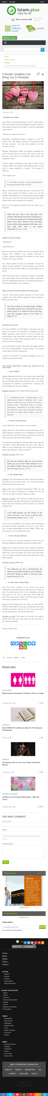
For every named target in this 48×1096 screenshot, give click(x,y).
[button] (9, 38)
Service (5, 964)
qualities (16, 657)
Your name (6, 821)
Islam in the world (9, 1044)
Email (4, 830)
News (4, 956)
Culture (5, 1004)
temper (9, 657)
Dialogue (7, 1046)
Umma (4, 1042)
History (5, 993)
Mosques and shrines (10, 1007)
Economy (6, 997)
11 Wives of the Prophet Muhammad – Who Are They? (20, 798)
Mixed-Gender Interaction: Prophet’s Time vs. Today (23, 693)
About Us (17, 946)
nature (23, 657)
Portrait (6, 1051)
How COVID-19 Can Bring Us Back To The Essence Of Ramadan (22, 729)
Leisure (6, 1035)
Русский (12, 2)
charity (12, 1074)
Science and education (10, 1000)
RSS (31, 1085)
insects (8, 1070)
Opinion (6, 974)
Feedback (29, 946)
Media (4, 959)
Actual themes (8, 981)
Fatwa (4, 962)
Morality (7, 63)
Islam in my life (10, 60)
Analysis (7, 976)
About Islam (13, 628)
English (4, 2)
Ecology (5, 1002)
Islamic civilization (9, 990)
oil (39, 1070)
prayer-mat (30, 1070)
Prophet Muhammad (10, 794)
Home (7, 56)
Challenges (7, 690)
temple (18, 1070)
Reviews (7, 979)
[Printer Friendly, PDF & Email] (38, 74)
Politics (5, 995)
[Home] (24, 10)
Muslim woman (9, 1025)
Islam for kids (8, 1021)
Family (5, 1016)
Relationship (8, 1018)
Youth (6, 1028)
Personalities (7, 1009)
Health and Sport (9, 1030)
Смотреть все (24, 907)
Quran (40, 28)
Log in (42, 2)
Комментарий (7, 844)
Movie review (8, 1056)
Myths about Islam (10, 983)
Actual (5, 972)
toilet (34, 1074)
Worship (5, 759)
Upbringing (7, 1023)
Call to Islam (8, 1053)
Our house (7, 1032)
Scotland (23, 1074)
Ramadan (5, 725)
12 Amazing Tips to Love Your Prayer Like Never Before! (21, 763)
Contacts (24, 1085)
